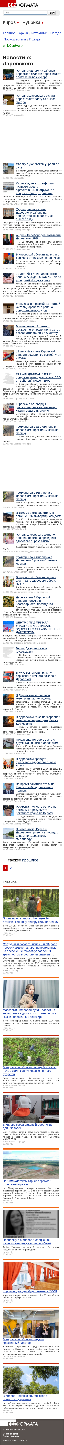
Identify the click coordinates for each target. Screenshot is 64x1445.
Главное (9, 33)
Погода (55, 33)
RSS (24, 1440)
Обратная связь (10, 1434)
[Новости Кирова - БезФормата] (19, 4)
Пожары (35, 39)
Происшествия (15, 39)
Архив (23, 33)
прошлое (30, 860)
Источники (39, 33)
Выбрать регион (11, 1436)
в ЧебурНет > (13, 45)
